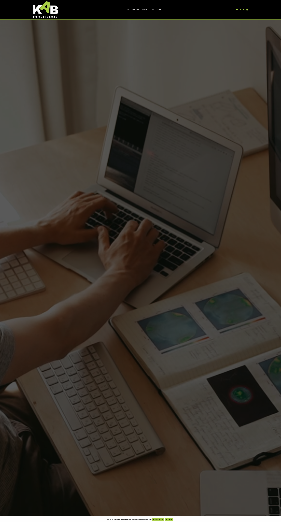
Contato (159, 9)
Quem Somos (135, 9)
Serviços (144, 9)
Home (127, 9)
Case (153, 9)
